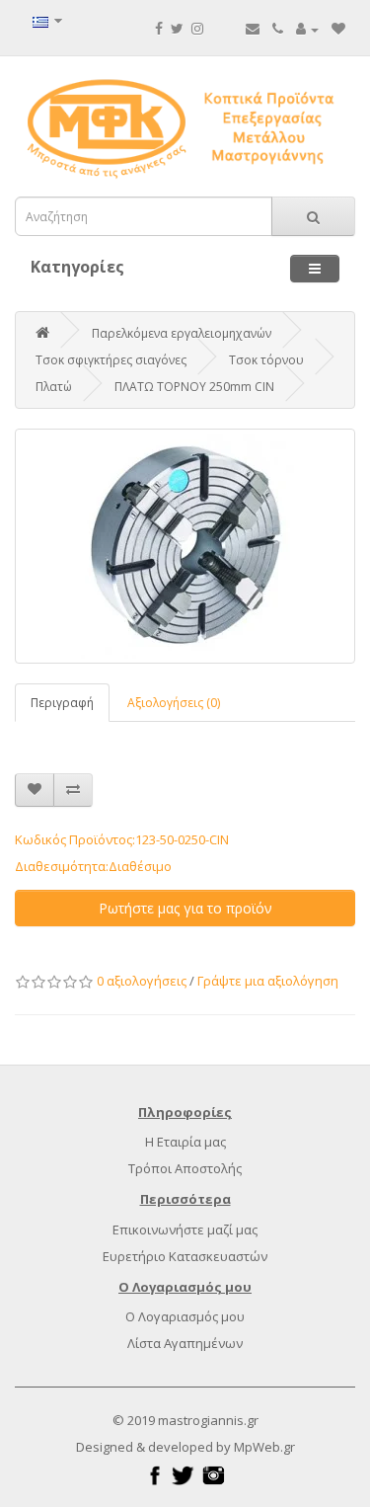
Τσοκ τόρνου (266, 360)
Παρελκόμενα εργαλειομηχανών (181, 333)
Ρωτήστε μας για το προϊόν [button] (185, 908)
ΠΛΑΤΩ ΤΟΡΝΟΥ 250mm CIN (194, 386)
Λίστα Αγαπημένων (185, 1343)
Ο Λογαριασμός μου (185, 1316)
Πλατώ (54, 386)
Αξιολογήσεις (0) (173, 702)
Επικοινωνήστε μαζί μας (185, 1229)
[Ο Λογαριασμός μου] (307, 29)
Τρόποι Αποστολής (185, 1168)
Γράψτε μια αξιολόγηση (267, 981)
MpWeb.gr (264, 1447)
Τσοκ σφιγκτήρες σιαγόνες (111, 360)
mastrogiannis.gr (208, 1420)
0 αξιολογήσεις (141, 981)
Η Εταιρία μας (185, 1142)
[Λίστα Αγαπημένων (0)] (338, 29)
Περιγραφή (62, 702)
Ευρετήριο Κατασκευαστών (185, 1256)
